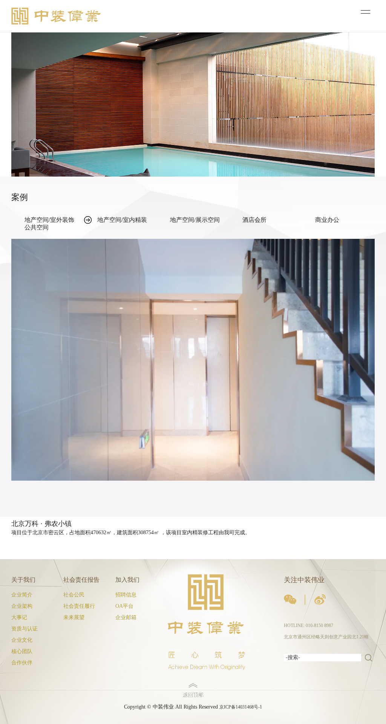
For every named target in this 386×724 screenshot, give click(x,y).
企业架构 (21, 606)
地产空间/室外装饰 (49, 220)
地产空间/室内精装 (122, 220)
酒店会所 (254, 220)
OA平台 (124, 606)
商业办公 (327, 220)
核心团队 (21, 651)
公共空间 (37, 227)
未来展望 (73, 617)
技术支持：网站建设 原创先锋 (30, 720)
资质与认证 (24, 629)
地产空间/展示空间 (195, 220)
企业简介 (21, 595)
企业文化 (21, 640)
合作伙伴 (21, 663)
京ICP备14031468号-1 (240, 707)
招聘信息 (125, 595)
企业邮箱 (125, 617)
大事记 (19, 617)
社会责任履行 (79, 606)
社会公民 (73, 595)
